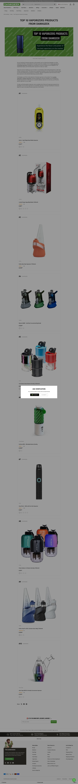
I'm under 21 (44, 394)
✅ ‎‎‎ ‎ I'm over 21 (35, 394)
